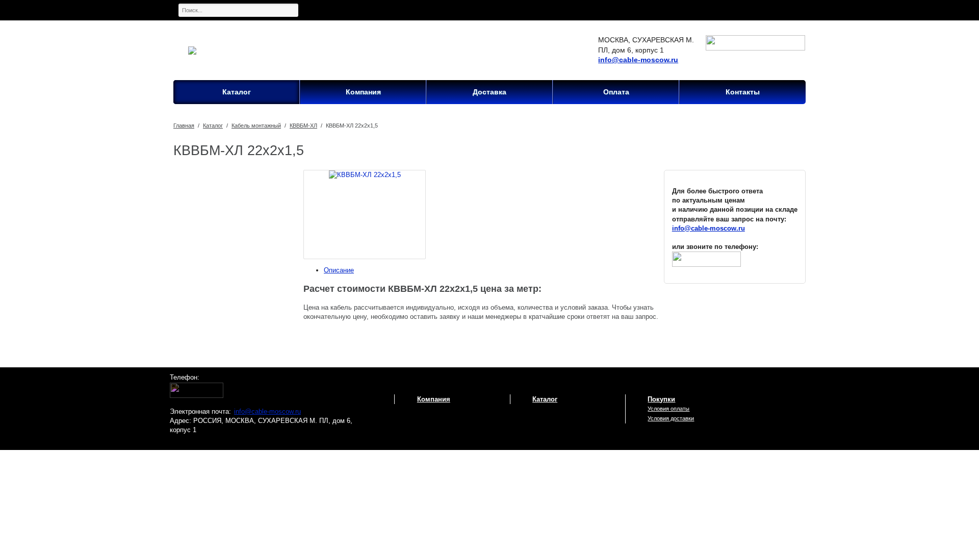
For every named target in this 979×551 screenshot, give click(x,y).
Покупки (661, 399)
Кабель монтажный (256, 125)
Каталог (213, 125)
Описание (339, 270)
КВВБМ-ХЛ (303, 125)
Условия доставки (671, 418)
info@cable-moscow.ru (638, 60)
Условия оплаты (668, 409)
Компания (433, 399)
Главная (183, 125)
